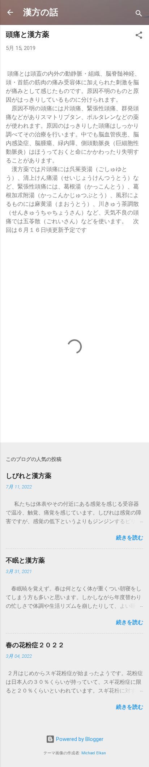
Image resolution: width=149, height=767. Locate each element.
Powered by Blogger (79, 739)
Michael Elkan (93, 753)
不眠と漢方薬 (25, 560)
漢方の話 (40, 12)
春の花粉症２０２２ (35, 645)
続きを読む (129, 537)
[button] (139, 36)
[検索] (139, 15)
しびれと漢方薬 (28, 475)
